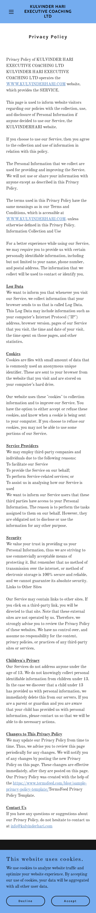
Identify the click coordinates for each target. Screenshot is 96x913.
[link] (48, 17)
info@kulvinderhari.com (31, 826)
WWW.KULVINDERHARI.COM (36, 84)
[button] (12, 12)
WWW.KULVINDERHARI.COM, (36, 219)
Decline (25, 901)
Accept (70, 901)
